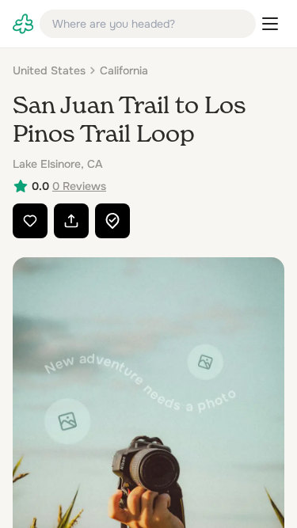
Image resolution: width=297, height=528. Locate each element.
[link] (23, 23)
